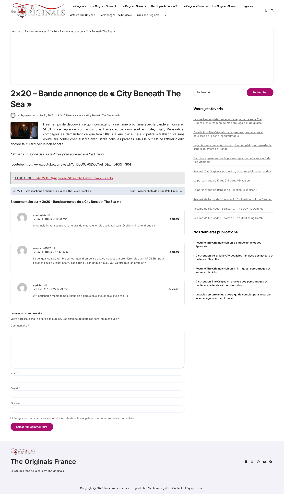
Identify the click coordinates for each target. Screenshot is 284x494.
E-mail (16, 388)
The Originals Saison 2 (133, 6)
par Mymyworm (26, 115)
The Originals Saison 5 (225, 6)
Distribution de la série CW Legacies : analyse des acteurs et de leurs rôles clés (234, 257)
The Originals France (43, 462)
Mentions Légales (159, 488)
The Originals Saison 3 (164, 6)
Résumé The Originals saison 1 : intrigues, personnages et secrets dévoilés (233, 270)
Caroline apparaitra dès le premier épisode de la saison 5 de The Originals (232, 160)
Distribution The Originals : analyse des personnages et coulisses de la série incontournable (228, 134)
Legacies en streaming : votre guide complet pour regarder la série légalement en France (232, 147)
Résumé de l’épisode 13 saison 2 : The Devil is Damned (228, 208)
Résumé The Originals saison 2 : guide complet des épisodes (232, 171)
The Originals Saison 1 (103, 6)
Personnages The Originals (115, 15)
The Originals (78, 6)
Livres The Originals (147, 15)
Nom (15, 373)
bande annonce (76, 115)
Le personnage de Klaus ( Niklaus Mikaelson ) (222, 180)
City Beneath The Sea (99, 115)
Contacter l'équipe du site (188, 488)
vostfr (116, 115)
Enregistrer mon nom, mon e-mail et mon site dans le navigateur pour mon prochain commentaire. (74, 418)
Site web (16, 403)
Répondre (174, 218)
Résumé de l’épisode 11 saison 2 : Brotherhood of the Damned (232, 199)
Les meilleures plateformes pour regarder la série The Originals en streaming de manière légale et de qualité (227, 121)
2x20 (62, 115)
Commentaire (20, 325)
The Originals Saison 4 (194, 6)
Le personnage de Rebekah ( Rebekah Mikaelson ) (225, 189)
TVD (165, 15)
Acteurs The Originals (82, 15)
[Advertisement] (142, 58)
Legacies (247, 6)
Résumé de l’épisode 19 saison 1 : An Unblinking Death (228, 218)
